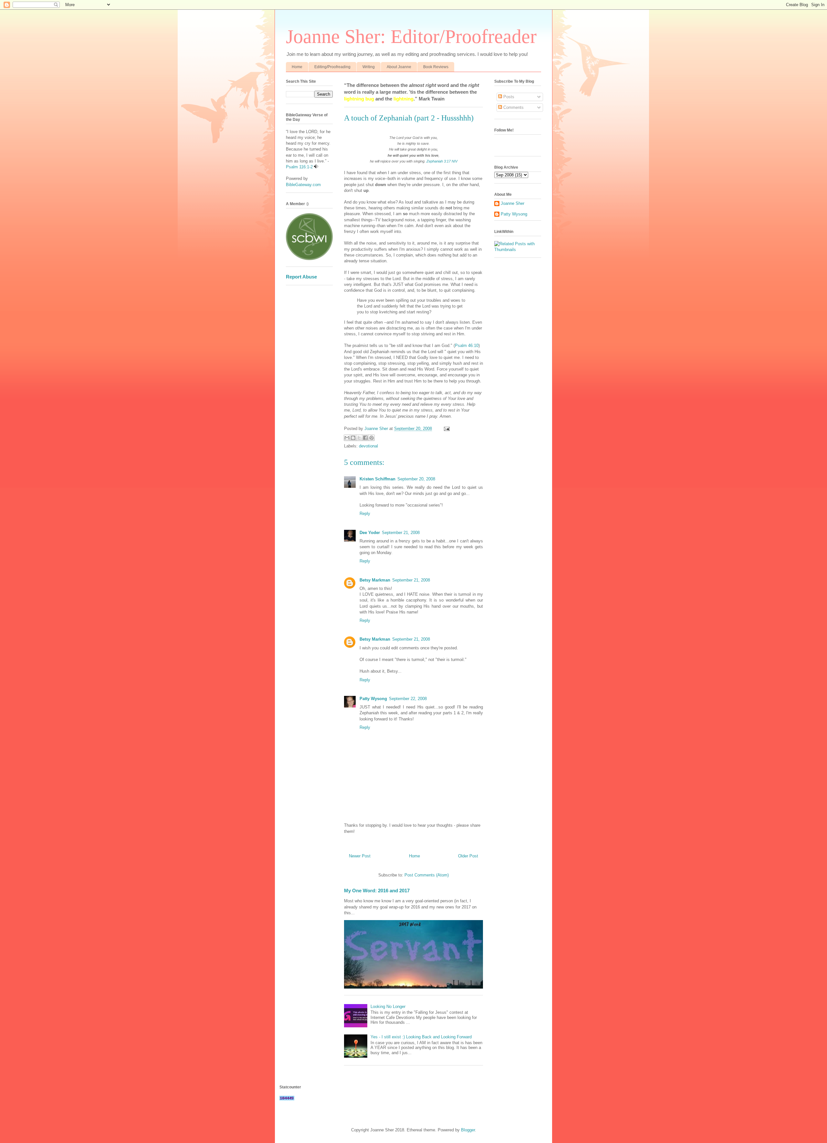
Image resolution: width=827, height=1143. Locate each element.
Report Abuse (301, 276)
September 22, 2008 (408, 698)
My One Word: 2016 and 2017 (377, 890)
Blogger (468, 1129)
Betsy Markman (375, 580)
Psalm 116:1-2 (299, 166)
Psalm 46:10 (466, 345)
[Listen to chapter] (316, 166)
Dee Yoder (370, 532)
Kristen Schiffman (377, 479)
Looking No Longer (388, 1006)
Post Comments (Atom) (426, 875)
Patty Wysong (373, 698)
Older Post (468, 856)
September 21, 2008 (401, 532)
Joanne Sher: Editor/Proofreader (411, 36)
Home (297, 67)
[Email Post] (446, 428)
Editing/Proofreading (332, 67)
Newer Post (360, 856)
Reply (365, 513)
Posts (508, 96)
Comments (513, 107)
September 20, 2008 (416, 479)
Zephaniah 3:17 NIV (441, 161)
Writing (368, 67)
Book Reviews (435, 67)
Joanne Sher (512, 203)
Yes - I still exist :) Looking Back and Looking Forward (421, 1036)
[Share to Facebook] (365, 438)
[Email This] (347, 438)
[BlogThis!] (353, 438)
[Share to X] (359, 438)
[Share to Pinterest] (371, 438)
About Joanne (399, 67)
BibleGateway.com (303, 184)
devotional (368, 446)
